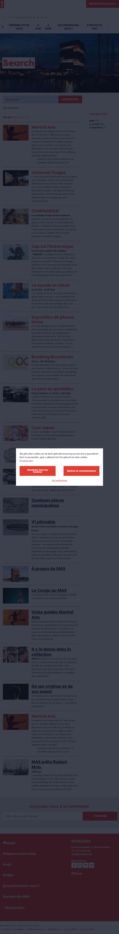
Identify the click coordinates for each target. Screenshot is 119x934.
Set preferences (59, 480)
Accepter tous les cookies (37, 470)
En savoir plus (26, 460)
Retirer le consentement (81, 470)
